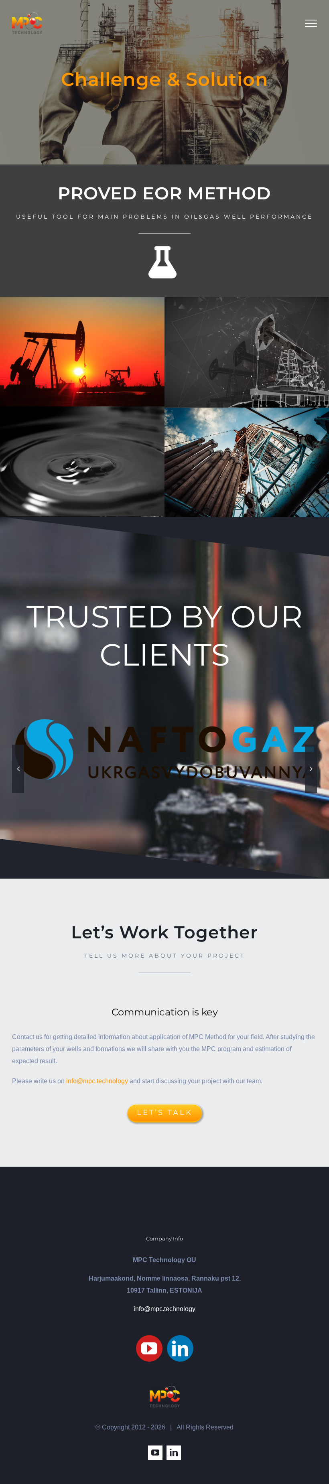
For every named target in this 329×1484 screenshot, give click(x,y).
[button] (18, 769)
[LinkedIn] (180, 1348)
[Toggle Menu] (311, 23)
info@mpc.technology (97, 1081)
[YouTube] (149, 1348)
